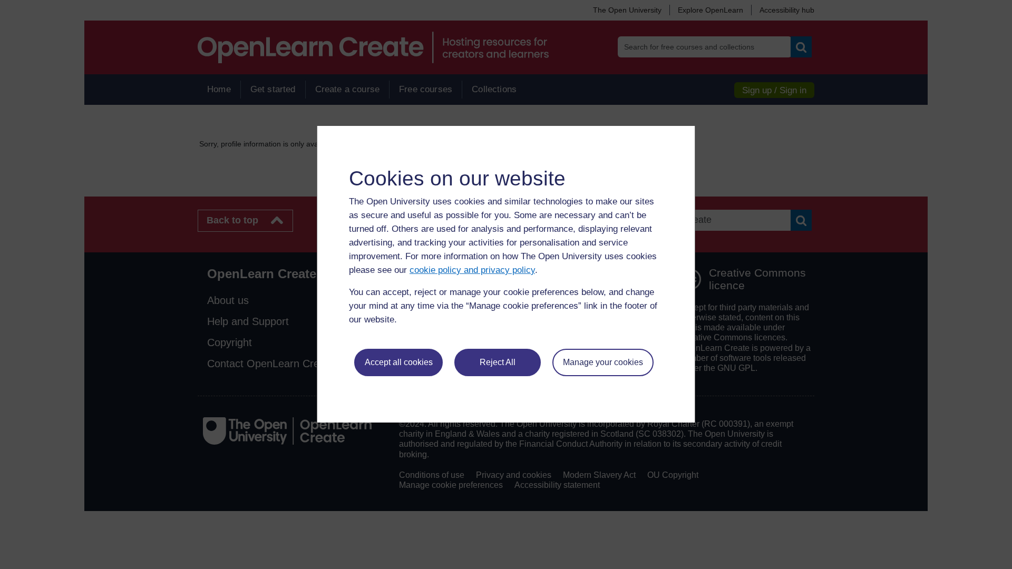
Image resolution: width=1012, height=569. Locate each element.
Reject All (497, 362)
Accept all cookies (399, 362)
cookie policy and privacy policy (472, 270)
